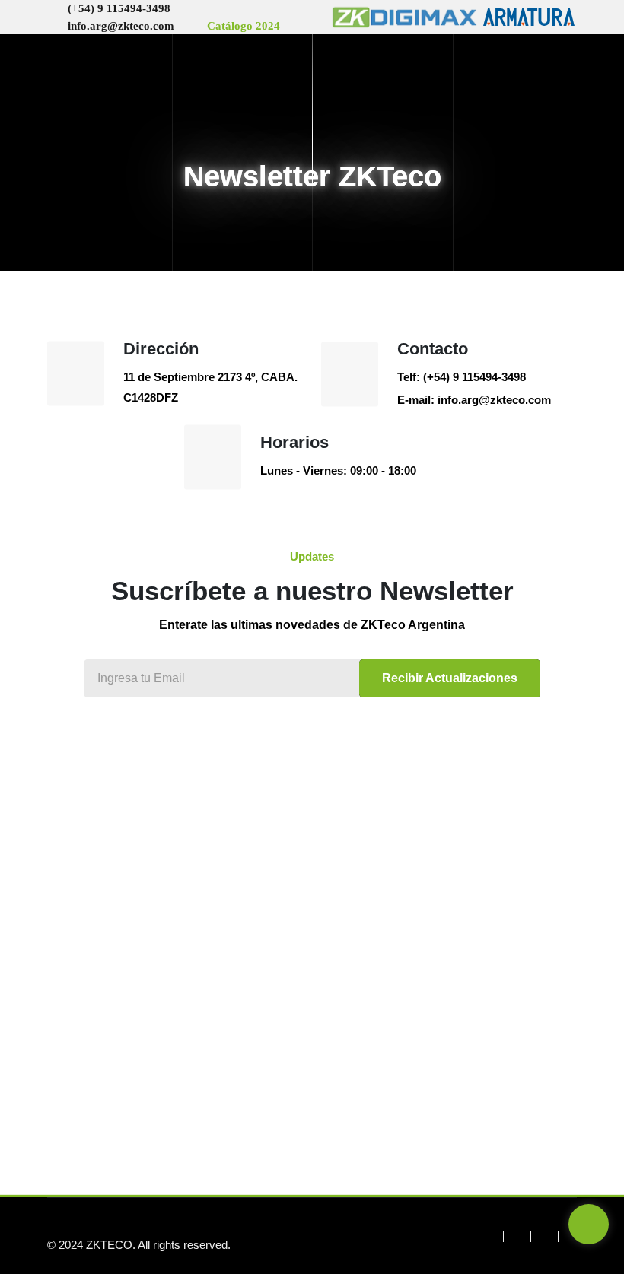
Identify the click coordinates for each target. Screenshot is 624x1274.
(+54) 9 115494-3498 (119, 8)
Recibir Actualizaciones (449, 678)
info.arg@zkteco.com (121, 26)
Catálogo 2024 (243, 26)
